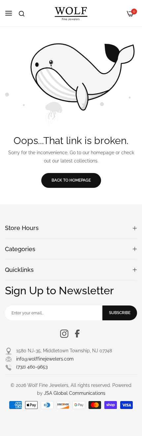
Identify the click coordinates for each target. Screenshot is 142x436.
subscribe (119, 312)
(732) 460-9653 (32, 366)
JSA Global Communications (74, 393)
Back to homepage (71, 180)
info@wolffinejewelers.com (45, 359)
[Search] (21, 13)
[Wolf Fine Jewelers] (71, 13)
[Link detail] (64, 334)
